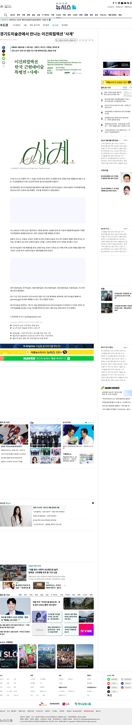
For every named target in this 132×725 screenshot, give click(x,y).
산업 (38, 15)
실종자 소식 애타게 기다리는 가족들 (11, 462)
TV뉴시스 (103, 15)
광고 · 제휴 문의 (11, 711)
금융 (33, 15)
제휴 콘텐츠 (112, 15)
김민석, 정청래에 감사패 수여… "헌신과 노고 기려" (78, 447)
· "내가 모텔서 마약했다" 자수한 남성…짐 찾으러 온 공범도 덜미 (116, 409)
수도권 (58, 15)
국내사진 (61, 679)
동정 (44, 695)
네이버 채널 (114, 679)
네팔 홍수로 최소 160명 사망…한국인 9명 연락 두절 (14, 450)
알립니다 (98, 711)
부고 (38, 695)
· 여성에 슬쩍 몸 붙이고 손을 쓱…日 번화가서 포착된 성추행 (116, 402)
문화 (69, 15)
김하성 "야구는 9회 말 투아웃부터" (11, 446)
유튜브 (114, 683)
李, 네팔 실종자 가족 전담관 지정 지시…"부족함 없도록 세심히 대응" (14, 626)
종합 (20, 595)
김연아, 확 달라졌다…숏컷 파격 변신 (44, 516)
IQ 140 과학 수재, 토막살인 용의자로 (44, 520)
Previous (1, 585)
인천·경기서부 (35, 25)
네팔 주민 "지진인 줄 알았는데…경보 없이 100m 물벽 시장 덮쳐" (46, 603)
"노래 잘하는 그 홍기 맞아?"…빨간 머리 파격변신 (49, 512)
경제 (28, 15)
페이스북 (128, 683)
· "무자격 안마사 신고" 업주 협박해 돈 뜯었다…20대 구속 (116, 399)
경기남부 (55, 25)
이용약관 (61, 711)
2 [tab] (88, 422)
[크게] (92, 40)
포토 (96, 15)
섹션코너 (32, 691)
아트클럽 (32, 683)
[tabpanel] (78, 437)
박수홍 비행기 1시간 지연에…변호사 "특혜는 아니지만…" (14, 618)
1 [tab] (86, 422)
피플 (103, 288)
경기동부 (46, 25)
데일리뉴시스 (43, 691)
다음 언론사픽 (127, 679)
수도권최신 (16, 25)
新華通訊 (89, 683)
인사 (31, 695)
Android (89, 691)
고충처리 (47, 711)
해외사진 (70, 679)
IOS (88, 695)
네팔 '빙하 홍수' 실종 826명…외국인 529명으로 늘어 (15, 633)
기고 (41, 683)
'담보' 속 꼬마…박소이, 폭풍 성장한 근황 (46, 507)
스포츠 (75, 15)
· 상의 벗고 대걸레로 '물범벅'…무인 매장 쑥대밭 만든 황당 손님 (116, 406)
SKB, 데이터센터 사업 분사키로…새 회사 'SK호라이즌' (54, 629)
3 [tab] (90, 422)
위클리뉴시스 (128, 7)
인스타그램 (127, 687)
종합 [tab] (130, 87)
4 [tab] (93, 422)
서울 (25, 25)
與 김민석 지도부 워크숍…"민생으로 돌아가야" (23, 587)
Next (65, 585)
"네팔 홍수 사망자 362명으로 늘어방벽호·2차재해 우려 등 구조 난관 (43, 571)
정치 (18, 15)
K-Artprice (110, 7)
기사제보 (54, 711)
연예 (80, 15)
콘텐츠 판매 (30, 711)
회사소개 (2, 711)
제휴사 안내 (22, 711)
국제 (23, 15)
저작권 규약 (39, 711)
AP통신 (89, 679)
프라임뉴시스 (119, 7)
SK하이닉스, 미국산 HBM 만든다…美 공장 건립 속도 (53, 587)
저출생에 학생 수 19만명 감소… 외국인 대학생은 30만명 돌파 (70, 460)
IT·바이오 (45, 15)
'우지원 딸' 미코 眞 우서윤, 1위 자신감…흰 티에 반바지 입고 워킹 (54, 616)
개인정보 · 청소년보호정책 (74, 711)
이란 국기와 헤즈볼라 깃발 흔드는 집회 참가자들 (14, 454)
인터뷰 (32, 687)
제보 (120, 15)
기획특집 (42, 687)
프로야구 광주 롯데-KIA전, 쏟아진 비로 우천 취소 (71, 616)
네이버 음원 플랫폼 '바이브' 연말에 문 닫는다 (71, 629)
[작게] (89, 40)
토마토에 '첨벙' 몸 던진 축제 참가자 (11, 458)
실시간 (12, 15)
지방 (64, 15)
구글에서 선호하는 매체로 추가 (67, 40)
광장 (91, 15)
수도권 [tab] (125, 87)
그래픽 (60, 683)
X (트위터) (114, 687)
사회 (52, 15)
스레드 (114, 691)
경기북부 (65, 25)
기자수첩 (104, 170)
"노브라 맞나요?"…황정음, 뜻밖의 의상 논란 (47, 524)
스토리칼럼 (42, 679)
